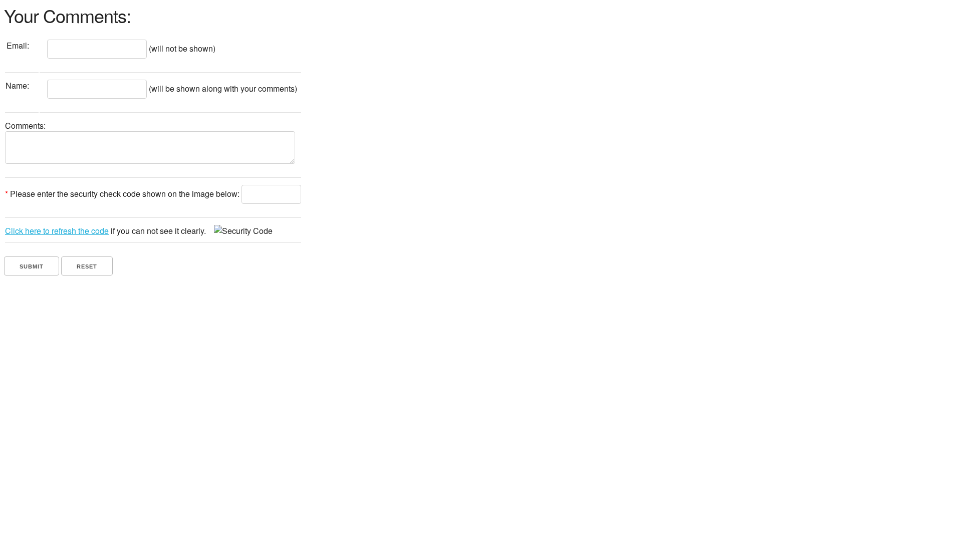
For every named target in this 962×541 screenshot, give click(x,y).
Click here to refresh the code (57, 230)
